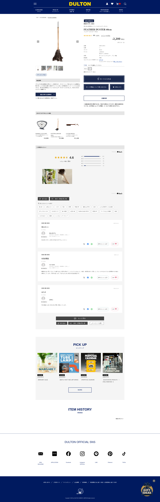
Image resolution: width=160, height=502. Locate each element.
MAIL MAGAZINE (41, 463)
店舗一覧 (71, 10)
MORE (80, 390)
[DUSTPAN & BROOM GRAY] (57, 124)
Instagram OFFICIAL (82, 463)
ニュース (121, 10)
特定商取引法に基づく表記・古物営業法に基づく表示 (103, 482)
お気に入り (118, 87)
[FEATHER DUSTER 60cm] (58, 41)
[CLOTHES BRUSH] (72, 124)
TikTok (124, 462)
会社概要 (76, 482)
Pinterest (110, 462)
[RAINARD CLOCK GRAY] (42, 124)
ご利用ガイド (56, 482)
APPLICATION (54, 462)
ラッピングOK (42, 75)
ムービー (88, 10)
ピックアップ (55, 10)
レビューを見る (105, 35)
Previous (38, 41)
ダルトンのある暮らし (105, 10)
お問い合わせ (46, 482)
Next (77, 41)
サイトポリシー (67, 482)
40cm (85, 68)
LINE (96, 462)
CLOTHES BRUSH (70, 133)
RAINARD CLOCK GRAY (41, 133)
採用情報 (84, 482)
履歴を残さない (120, 418)
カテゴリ (39, 10)
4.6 (71, 157)
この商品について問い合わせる (97, 87)
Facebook (68, 462)
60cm (90, 68)
